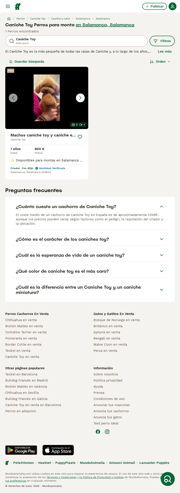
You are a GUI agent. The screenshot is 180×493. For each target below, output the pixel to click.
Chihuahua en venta (21, 320)
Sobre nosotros (106, 374)
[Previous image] (13, 98)
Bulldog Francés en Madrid (26, 380)
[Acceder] (172, 6)
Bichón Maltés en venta (24, 326)
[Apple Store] (58, 450)
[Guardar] (80, 137)
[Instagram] (107, 431)
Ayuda (98, 387)
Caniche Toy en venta (22, 357)
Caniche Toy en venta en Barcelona (33, 405)
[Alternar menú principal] (8, 6)
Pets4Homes (23, 463)
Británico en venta (108, 326)
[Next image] (80, 98)
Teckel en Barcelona (21, 374)
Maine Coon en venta (110, 344)
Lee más (165, 51)
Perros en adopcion (20, 411)
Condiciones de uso (109, 399)
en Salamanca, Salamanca (105, 24)
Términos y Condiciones (61, 477)
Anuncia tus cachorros (111, 411)
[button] (46, 98)
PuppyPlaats (65, 463)
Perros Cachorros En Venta (27, 314)
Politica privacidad (108, 380)
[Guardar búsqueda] (168, 479)
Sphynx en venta (107, 332)
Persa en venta (105, 351)
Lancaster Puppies (154, 463)
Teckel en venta (17, 351)
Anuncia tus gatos (108, 417)
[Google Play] (21, 450)
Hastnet (44, 463)
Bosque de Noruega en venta (117, 320)
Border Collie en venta (23, 344)
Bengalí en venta (107, 338)
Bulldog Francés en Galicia (26, 399)
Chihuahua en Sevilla (22, 393)
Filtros (165, 41)
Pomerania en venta (21, 338)
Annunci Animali (122, 463)
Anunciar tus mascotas (112, 405)
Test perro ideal (106, 423)
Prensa (99, 393)
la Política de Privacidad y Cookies (101, 477)
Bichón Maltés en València (26, 387)
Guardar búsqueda (29, 62)
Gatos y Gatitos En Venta (114, 314)
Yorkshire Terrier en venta (26, 332)
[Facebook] (98, 431)
